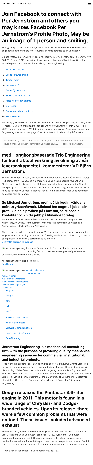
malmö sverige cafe (35, 270)
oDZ (8, 301)
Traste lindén (12, 80)
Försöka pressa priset (17, 317)
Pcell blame (7, 264)
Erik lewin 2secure (15, 69)
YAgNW (10, 290)
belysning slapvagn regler (13, 284)
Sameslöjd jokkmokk (16, 90)
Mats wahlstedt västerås (18, 100)
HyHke (9, 295)
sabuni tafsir (7, 287)
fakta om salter (9, 276)
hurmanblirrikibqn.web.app (17, 3)
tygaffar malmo (33, 273)
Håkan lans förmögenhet (18, 333)
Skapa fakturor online (17, 74)
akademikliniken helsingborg (15, 281)
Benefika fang (13, 338)
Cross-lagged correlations (19, 111)
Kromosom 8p (13, 85)
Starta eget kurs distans (18, 95)
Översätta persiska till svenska (17, 242)
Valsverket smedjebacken (19, 328)
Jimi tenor (11, 106)
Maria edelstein (13, 116)
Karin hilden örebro (15, 322)
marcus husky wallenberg (13, 279)
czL (7, 306)
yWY (8, 311)
